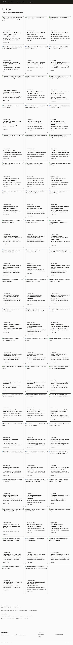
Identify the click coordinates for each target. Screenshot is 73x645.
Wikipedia (26, 618)
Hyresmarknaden (21, 2)
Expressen (3, 618)
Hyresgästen (30, 2)
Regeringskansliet (23, 610)
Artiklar (13, 2)
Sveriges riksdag (33, 610)
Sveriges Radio (13, 610)
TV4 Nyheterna (11, 618)
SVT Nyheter (19, 618)
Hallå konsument (5, 610)
